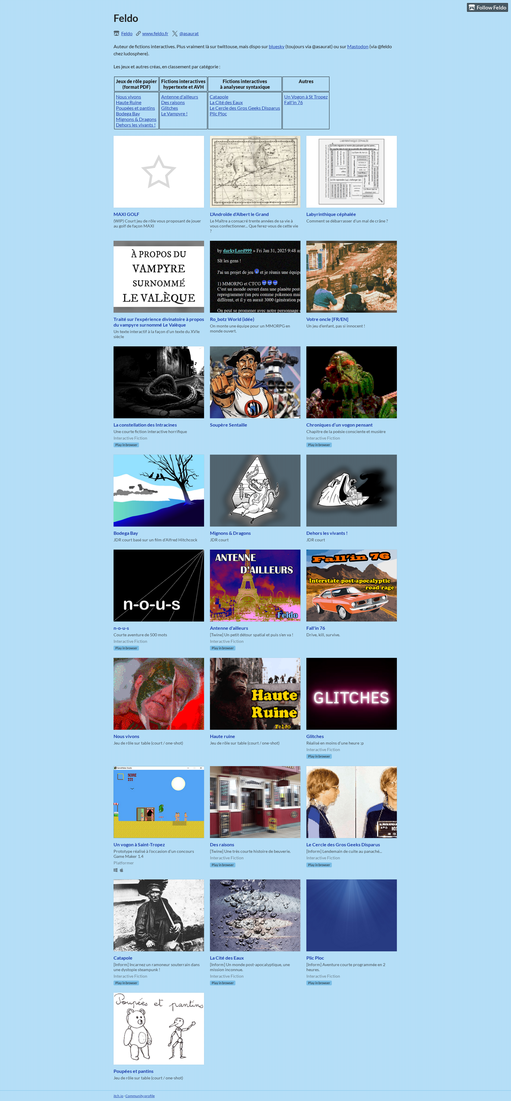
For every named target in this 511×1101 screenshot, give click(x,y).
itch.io (118, 1096)
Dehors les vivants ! (136, 124)
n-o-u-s (121, 628)
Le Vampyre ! (174, 113)
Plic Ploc (218, 113)
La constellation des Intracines (145, 424)
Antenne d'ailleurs (179, 96)
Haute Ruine (128, 102)
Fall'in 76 (293, 102)
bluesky (276, 46)
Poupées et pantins (135, 108)
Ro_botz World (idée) (232, 319)
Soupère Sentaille (228, 424)
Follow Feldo (491, 7)
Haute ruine (222, 736)
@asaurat (189, 33)
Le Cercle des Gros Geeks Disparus (245, 108)
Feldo (126, 33)
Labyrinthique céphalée (331, 214)
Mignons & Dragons (136, 119)
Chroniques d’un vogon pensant (339, 424)
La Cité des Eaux (226, 102)
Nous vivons (128, 96)
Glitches (169, 108)
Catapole (219, 96)
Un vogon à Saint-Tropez (139, 844)
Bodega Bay (128, 113)
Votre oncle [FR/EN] (327, 319)
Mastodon (357, 46)
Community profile (140, 1096)
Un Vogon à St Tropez (306, 96)
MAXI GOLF (126, 214)
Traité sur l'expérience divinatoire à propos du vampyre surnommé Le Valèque (159, 321)
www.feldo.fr (155, 33)
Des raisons (173, 102)
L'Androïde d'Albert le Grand (239, 214)
